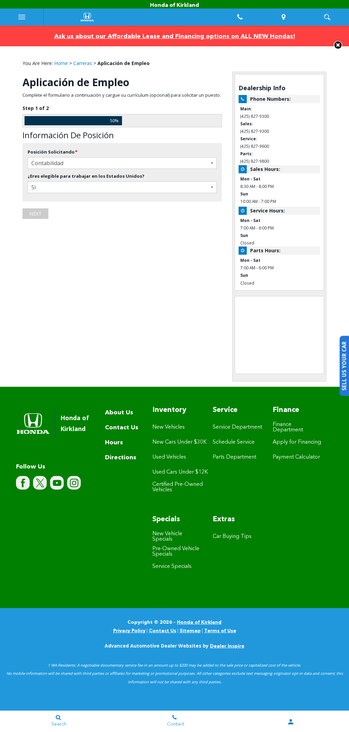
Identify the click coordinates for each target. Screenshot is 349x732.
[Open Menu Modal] (22, 17)
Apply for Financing (297, 442)
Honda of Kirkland (199, 622)
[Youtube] (57, 483)
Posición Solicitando (52, 152)
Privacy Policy (129, 630)
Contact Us (121, 428)
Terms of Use (220, 630)
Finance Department (288, 427)
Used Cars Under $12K (180, 472)
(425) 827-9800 (254, 161)
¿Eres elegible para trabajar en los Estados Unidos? (86, 176)
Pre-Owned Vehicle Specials (175, 551)
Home (61, 63)
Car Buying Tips (232, 536)
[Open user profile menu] (291, 722)
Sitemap (190, 630)
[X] (40, 483)
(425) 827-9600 (254, 146)
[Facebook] (23, 483)
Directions (120, 458)
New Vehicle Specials (167, 536)
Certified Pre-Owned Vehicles (177, 487)
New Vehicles (168, 427)
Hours (114, 443)
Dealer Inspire (227, 646)
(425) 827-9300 (254, 116)
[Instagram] (74, 483)
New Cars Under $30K (179, 442)
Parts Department (234, 457)
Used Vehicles (169, 457)
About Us (119, 413)
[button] (338, 45)
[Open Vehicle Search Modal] (327, 17)
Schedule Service (234, 442)
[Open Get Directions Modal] (283, 17)
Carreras (82, 63)
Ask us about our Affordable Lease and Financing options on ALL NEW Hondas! (174, 36)
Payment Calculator (296, 457)
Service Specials (172, 566)
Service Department (237, 427)
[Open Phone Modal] (240, 17)
